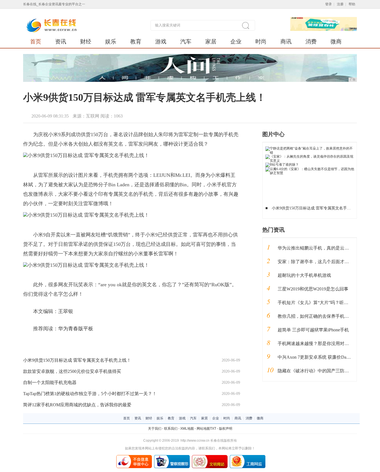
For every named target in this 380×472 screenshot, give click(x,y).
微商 (336, 41)
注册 (340, 4)
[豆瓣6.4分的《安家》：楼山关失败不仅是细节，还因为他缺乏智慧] (309, 169)
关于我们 (154, 429)
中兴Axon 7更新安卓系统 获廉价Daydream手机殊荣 (327, 357)
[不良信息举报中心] (134, 457)
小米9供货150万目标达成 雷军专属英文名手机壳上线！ (77, 360)
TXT (213, 429)
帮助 (352, 4)
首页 (35, 41)
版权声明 (225, 429)
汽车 (185, 41)
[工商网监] (247, 457)
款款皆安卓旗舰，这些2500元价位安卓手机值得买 (72, 371)
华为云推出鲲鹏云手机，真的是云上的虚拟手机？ (327, 248)
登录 (328, 4)
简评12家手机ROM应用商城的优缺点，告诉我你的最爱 (77, 404)
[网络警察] (172, 457)
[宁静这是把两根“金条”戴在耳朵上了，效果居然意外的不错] (309, 148)
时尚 (261, 41)
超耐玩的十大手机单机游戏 (304, 275)
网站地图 (203, 429)
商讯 (286, 41)
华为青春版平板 (75, 328)
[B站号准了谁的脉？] (282, 165)
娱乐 (110, 41)
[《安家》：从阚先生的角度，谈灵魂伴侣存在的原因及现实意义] (309, 156)
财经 (85, 41)
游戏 (160, 41)
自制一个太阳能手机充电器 (50, 382)
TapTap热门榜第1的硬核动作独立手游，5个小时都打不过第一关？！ (90, 393)
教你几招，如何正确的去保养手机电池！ (318, 316)
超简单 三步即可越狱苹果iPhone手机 (313, 329)
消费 (311, 41)
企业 (235, 41)
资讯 (60, 41)
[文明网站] (210, 457)
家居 (210, 41)
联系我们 (170, 429)
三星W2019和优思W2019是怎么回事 (313, 289)
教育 (135, 41)
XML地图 (187, 429)
